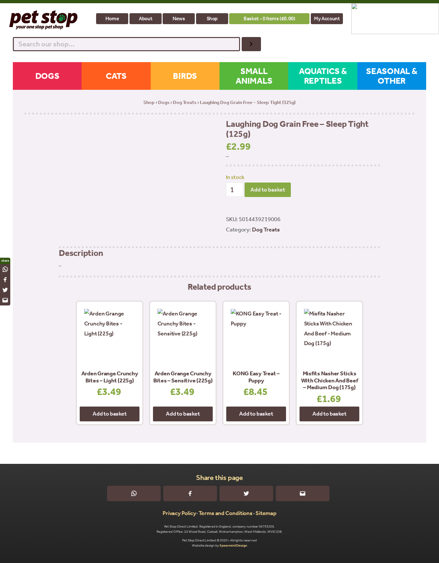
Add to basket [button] (109, 413)
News (179, 18)
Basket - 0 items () (269, 18)
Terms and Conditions (226, 513)
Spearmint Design (233, 545)
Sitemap (265, 513)
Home (112, 18)
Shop (212, 18)
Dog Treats (184, 102)
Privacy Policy (179, 513)
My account (326, 18)
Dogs (163, 102)
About (145, 18)
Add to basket (267, 189)
